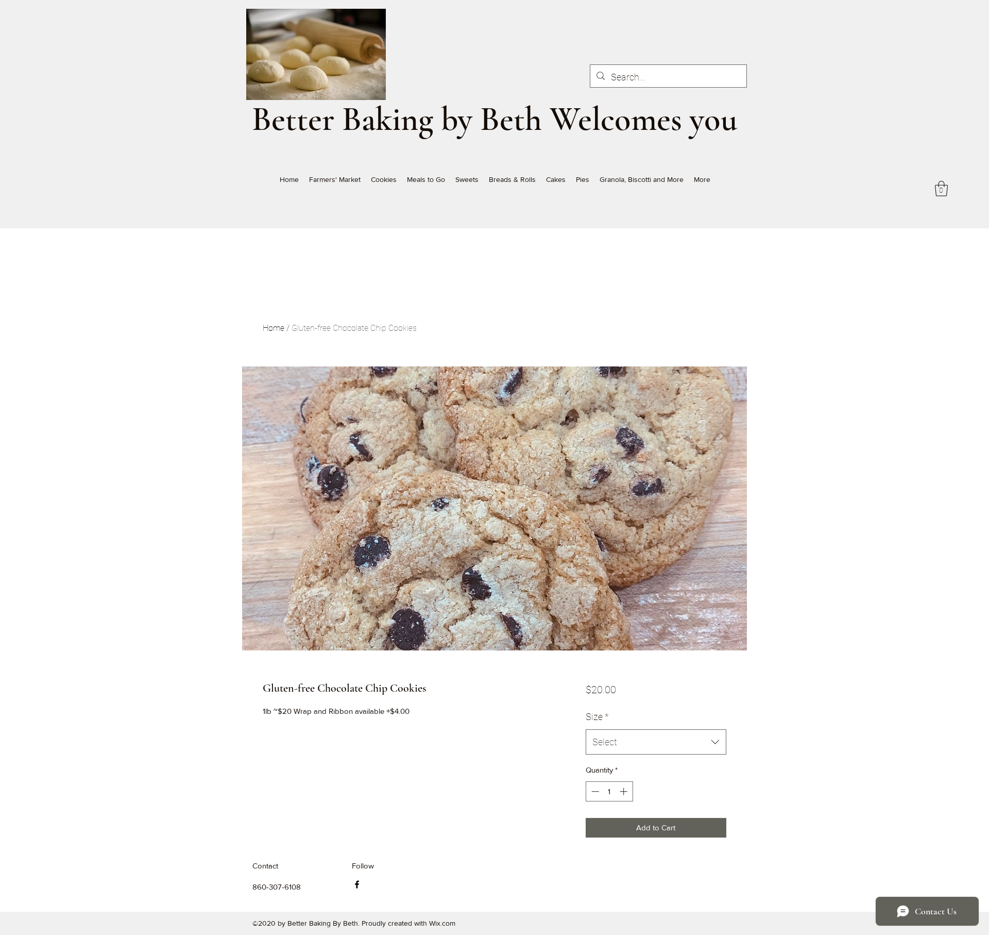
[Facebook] (357, 884)
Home (273, 328)
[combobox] (656, 742)
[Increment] (625, 791)
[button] (941, 188)
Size (597, 716)
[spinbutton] (609, 791)
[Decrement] (594, 791)
